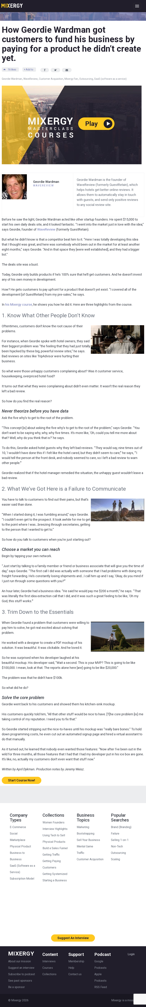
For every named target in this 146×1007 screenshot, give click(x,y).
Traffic (80, 853)
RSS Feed (100, 987)
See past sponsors (20, 980)
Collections (49, 974)
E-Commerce (18, 827)
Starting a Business (55, 880)
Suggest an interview (21, 967)
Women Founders (53, 822)
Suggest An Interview (73, 938)
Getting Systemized (55, 874)
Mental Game (85, 846)
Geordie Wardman (12, 78)
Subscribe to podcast (21, 974)
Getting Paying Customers (52, 864)
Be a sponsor (16, 987)
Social (13, 833)
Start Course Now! (21, 780)
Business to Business (17, 856)
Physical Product (20, 846)
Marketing (83, 827)
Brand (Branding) (121, 827)
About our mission (19, 961)
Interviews (49, 961)
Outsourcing (86, 78)
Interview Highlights (55, 829)
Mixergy (12, 4)
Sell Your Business (88, 840)
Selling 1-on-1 (120, 840)
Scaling (115, 859)
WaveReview (30, 78)
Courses (47, 967)
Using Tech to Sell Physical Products (54, 838)
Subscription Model (22, 878)
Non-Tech (117, 846)
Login (131, 954)
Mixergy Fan (71, 78)
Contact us (75, 974)
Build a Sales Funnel (55, 848)
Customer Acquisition (51, 78)
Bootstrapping (85, 833)
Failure (115, 833)
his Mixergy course (18, 304)
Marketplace (17, 840)
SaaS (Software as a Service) (22, 869)
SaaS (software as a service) (110, 78)
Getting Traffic (51, 854)
